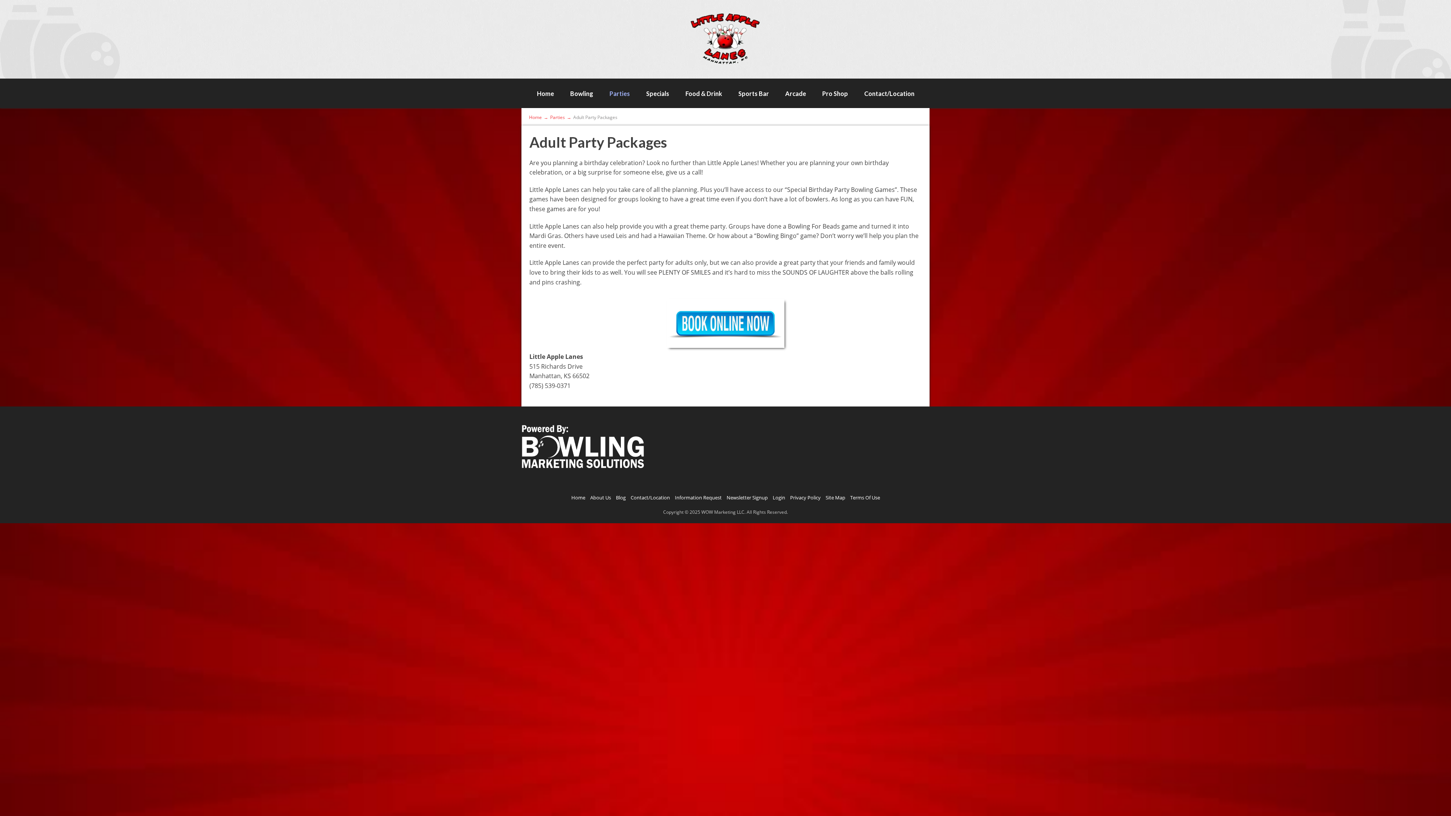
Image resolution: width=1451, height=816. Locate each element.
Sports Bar (753, 93)
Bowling (581, 93)
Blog (621, 497)
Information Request (698, 497)
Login (779, 497)
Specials (657, 93)
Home (545, 93)
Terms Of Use (865, 497)
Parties (619, 93)
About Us (600, 497)
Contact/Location (889, 93)
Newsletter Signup (747, 497)
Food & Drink (703, 93)
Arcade (795, 93)
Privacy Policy (805, 497)
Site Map (835, 497)
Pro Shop (835, 93)
